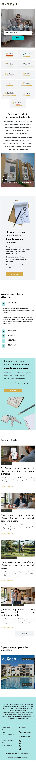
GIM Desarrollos (23, 757)
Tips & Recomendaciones (9, 558)
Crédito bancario (6, 464)
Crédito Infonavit (18, 605)
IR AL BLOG (25, 633)
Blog (3, 732)
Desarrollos (6, 727)
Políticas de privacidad (7, 742)
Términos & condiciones (7, 740)
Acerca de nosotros (8, 730)
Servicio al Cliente (8, 735)
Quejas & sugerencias (7, 745)
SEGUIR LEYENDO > (7, 486)
